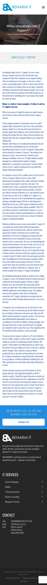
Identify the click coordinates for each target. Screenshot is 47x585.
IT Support (15, 34)
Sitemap (23, 581)
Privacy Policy (13, 578)
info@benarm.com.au (18, 524)
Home (9, 34)
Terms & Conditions (31, 578)
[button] (43, 7)
